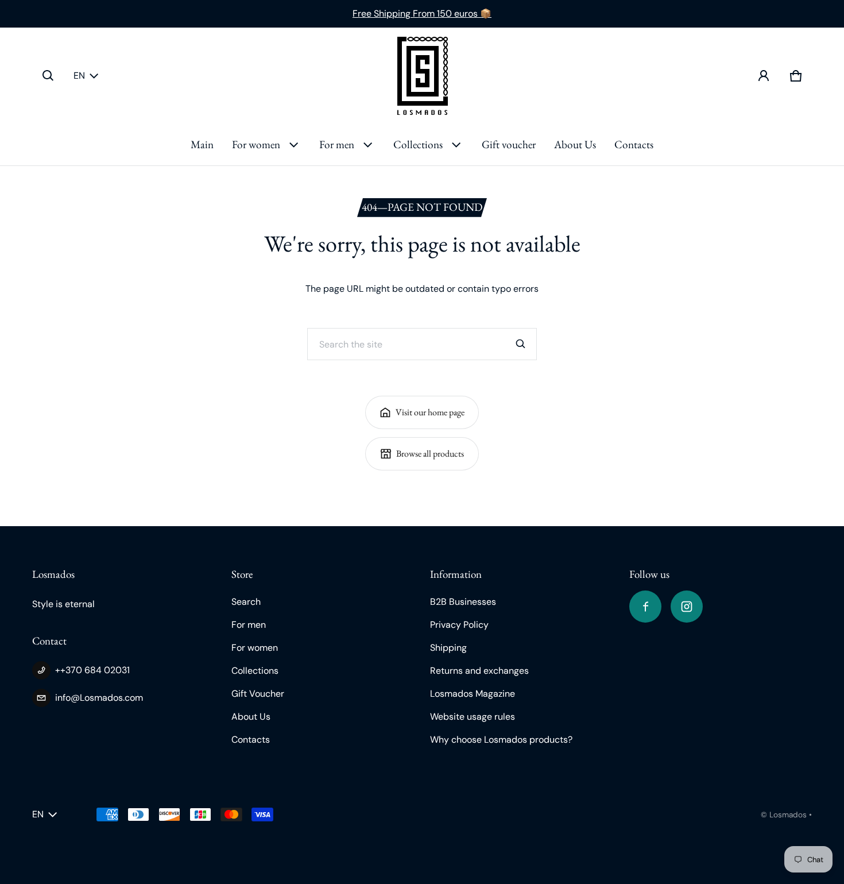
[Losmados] (422, 76)
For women (256, 144)
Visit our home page (430, 412)
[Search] (521, 344)
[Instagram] (687, 606)
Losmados (788, 815)
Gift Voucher (257, 694)
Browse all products (430, 453)
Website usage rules (472, 717)
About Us (575, 144)
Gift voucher (509, 144)
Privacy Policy (459, 625)
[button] (48, 76)
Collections (418, 144)
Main (202, 144)
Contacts (633, 144)
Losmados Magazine (472, 694)
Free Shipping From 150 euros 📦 (422, 13)
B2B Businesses (463, 602)
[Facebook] (645, 606)
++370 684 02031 (92, 670)
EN (79, 76)
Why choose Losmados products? (501, 740)
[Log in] (764, 76)
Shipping (448, 648)
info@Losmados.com (99, 698)
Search (246, 602)
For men (336, 144)
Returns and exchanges (479, 671)
